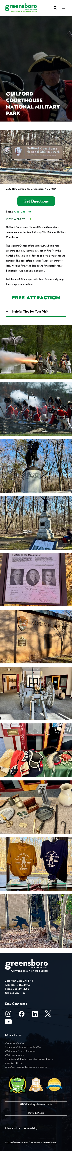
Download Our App (15, 1042)
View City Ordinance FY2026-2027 (23, 1046)
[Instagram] (8, 1015)
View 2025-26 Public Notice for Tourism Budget (29, 1058)
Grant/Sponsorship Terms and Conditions (26, 1066)
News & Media (36, 1112)
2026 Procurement (14, 1054)
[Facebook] (21, 1015)
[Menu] (63, 8)
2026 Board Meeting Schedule (20, 1050)
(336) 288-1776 (23, 211)
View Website (15, 219)
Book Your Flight (13, 1062)
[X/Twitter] (48, 1015)
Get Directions (36, 201)
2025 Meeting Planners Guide (36, 1104)
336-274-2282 (21, 988)
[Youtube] (8, 1023)
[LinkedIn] (34, 1015)
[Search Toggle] (55, 8)
